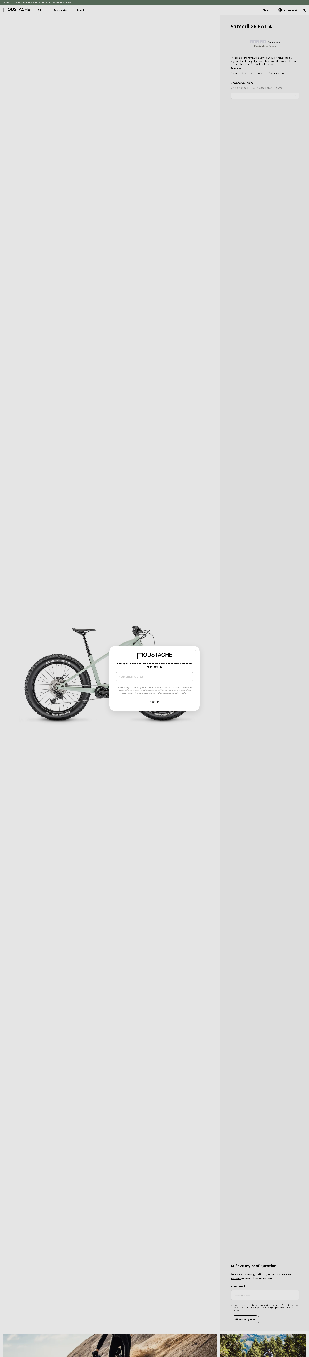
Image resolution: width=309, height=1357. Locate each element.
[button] (195, 650)
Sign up (154, 701)
